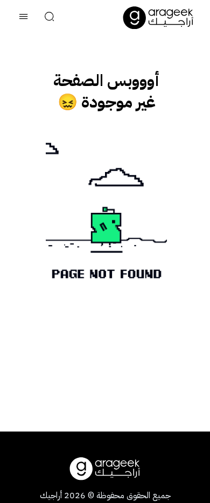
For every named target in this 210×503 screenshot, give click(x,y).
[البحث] (49, 17)
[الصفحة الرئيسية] (158, 17)
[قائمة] (23, 17)
